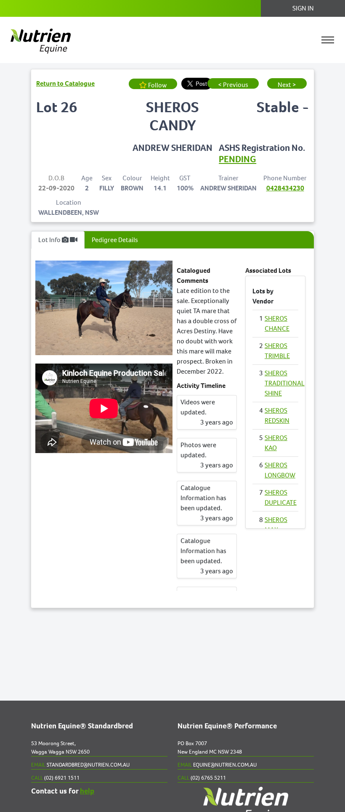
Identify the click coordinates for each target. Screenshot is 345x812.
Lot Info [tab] (50, 239)
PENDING (237, 159)
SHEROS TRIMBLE (277, 350)
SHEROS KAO (276, 442)
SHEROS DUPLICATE (281, 497)
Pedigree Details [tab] (115, 239)
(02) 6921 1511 (55, 777)
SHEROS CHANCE (277, 323)
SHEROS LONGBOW (280, 470)
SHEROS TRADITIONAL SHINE (285, 383)
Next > (287, 84)
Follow (157, 85)
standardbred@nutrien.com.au (80, 764)
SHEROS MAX (276, 524)
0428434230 (285, 188)
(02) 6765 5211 (202, 777)
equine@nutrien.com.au (217, 764)
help (87, 791)
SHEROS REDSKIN (277, 415)
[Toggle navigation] (327, 40)
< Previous (233, 84)
